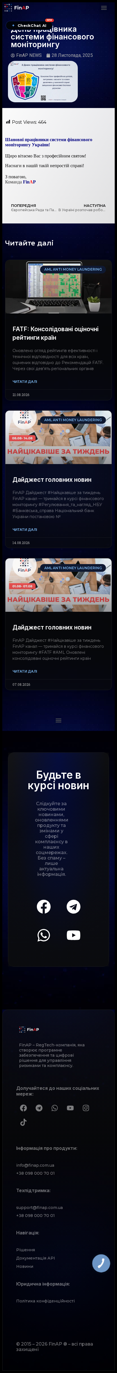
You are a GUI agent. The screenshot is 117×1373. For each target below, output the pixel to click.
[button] (104, 7)
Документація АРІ (35, 1258)
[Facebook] (44, 906)
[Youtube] (73, 935)
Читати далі (24, 381)
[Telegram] (73, 906)
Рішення (25, 1249)
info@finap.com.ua (35, 1165)
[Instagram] (86, 1108)
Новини (24, 1266)
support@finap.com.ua (39, 1207)
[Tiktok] (23, 1122)
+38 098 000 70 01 (35, 1173)
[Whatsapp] (44, 935)
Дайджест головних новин (51, 479)
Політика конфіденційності (45, 1301)
